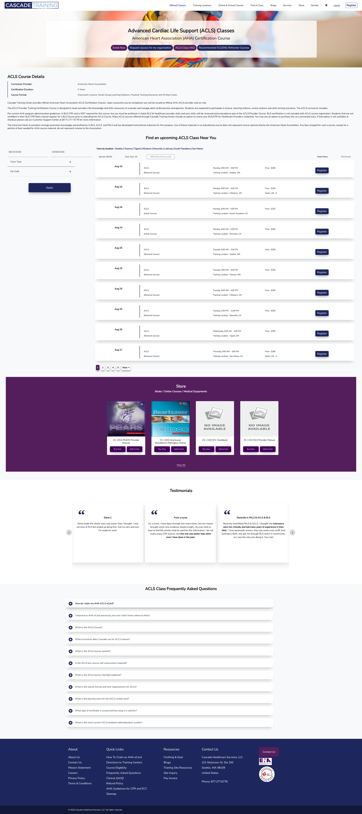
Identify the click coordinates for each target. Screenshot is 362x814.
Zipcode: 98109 (105, 156)
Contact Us (75, 762)
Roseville (158, 148)
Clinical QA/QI (115, 778)
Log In (337, 5)
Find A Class (257, 5)
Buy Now (117, 449)
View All (181, 465)
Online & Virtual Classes (231, 5)
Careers (72, 773)
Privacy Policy (76, 778)
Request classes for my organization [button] (150, 47)
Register (351, 5)
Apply (49, 187)
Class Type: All (131, 156)
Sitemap (111, 794)
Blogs (273, 5)
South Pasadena (182, 148)
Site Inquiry (170, 773)
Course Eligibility (116, 768)
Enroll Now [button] (119, 47)
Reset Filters (322, 156)
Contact (315, 5)
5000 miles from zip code (160, 156)
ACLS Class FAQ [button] (185, 47)
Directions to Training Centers (124, 762)
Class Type (15, 161)
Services (287, 5)
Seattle (119, 148)
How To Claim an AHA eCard (124, 757)
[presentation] (69, 532)
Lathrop (168, 148)
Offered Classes (177, 5)
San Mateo (197, 148)
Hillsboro (147, 148)
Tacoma (128, 148)
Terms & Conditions (80, 783)
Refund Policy (114, 783)
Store (301, 5)
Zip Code (14, 171)
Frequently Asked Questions (123, 773)
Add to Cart (134, 449)
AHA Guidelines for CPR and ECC (126, 788)
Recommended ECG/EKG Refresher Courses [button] (224, 47)
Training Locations (202, 5)
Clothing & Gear (173, 757)
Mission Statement (79, 768)
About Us (74, 757)
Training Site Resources (178, 768)
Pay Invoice (170, 778)
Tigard (137, 148)
